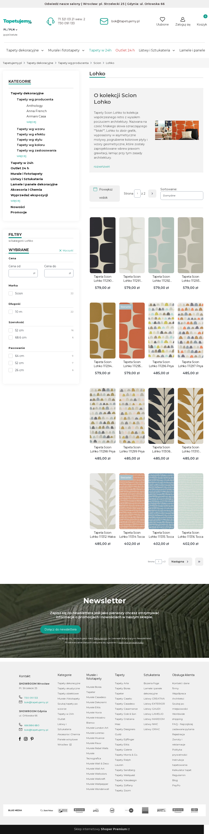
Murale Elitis (93, 707)
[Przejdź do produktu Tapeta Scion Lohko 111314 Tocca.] (132, 501)
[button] (10, 30)
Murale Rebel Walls (97, 748)
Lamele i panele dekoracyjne (34, 184)
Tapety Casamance (126, 708)
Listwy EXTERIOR (154, 703)
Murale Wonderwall (97, 789)
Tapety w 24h (22, 163)
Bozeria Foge (151, 683)
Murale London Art (97, 727)
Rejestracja (178, 734)
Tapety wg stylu (29, 139)
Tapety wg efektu (31, 134)
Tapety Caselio (123, 698)
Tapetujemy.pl (12, 63)
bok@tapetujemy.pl (36, 702)
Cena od (14, 266)
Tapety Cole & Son (125, 713)
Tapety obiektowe (68, 693)
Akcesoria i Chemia (26, 190)
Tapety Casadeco (125, 703)
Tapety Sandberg (125, 770)
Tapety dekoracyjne (40, 63)
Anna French (37, 111)
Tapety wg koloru (31, 145)
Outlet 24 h (20, 168)
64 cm (19, 356)
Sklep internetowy (100, 829)
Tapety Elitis (122, 744)
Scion (97, 63)
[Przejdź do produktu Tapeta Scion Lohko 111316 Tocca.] (190, 501)
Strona (128, 193)
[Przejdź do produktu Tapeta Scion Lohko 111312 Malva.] (103, 501)
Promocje (19, 212)
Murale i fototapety (26, 174)
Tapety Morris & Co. (126, 754)
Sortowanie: (168, 189)
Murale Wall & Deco (97, 763)
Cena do (50, 266)
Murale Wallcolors (96, 773)
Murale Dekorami (96, 702)
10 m (18, 312)
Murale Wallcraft (95, 778)
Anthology (35, 106)
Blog (175, 780)
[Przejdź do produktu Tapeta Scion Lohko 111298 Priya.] (103, 416)
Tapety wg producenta (73, 63)
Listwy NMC (151, 724)
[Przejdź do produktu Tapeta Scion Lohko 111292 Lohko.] (161, 245)
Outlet (61, 718)
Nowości (18, 207)
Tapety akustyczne (69, 688)
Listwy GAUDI (152, 708)
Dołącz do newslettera (60, 629)
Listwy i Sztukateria (27, 179)
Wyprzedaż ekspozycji (29, 195)
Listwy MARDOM (154, 718)
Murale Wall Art (95, 768)
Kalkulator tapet (181, 770)
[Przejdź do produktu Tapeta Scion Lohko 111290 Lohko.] (103, 245)
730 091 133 (31, 697)
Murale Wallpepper (97, 783)
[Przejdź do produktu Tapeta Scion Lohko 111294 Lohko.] (103, 331)
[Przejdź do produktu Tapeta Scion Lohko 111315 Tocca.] (161, 501)
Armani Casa (36, 116)
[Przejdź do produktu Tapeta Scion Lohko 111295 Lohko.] (132, 331)
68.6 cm (21, 337)
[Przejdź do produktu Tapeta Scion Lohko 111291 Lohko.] (132, 245)
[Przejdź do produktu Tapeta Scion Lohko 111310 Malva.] (190, 416)
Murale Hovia (94, 712)
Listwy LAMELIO (153, 713)
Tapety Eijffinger (124, 739)
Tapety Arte (122, 683)
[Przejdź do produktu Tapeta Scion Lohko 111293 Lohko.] (190, 245)
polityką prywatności (130, 642)
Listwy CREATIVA (154, 698)
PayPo (176, 785)
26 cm (19, 370)
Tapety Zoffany (124, 785)
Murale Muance (95, 737)
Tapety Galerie (123, 749)
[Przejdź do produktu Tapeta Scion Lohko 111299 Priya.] (132, 416)
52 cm (19, 330)
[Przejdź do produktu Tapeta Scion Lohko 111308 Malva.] (161, 416)
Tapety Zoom (123, 790)
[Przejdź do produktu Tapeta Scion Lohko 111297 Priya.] (190, 331)
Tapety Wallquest (125, 775)
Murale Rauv (93, 743)
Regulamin (100, 638)
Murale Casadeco (96, 697)
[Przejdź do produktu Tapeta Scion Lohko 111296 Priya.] (161, 331)
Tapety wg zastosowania (36, 150)
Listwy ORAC (152, 729)
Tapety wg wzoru (31, 129)
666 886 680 (31, 725)
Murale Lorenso (95, 732)
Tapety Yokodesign (126, 780)
